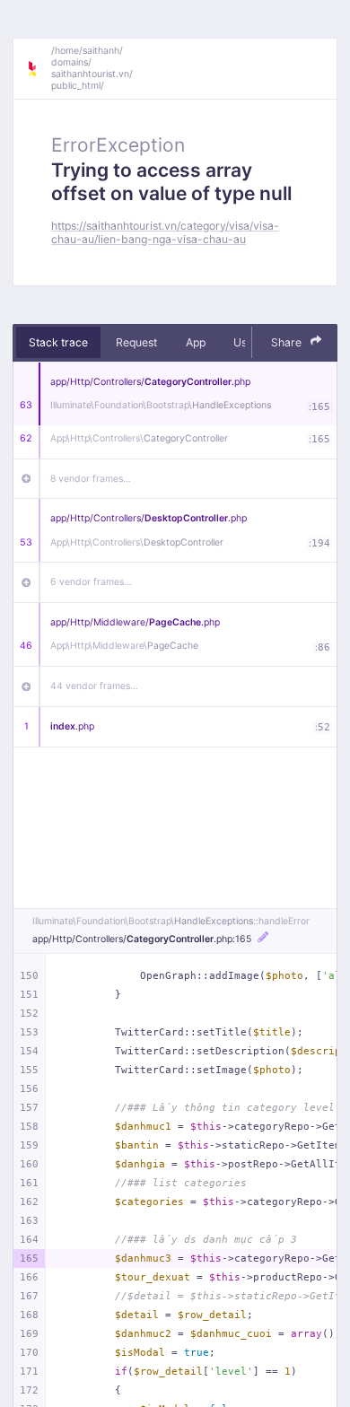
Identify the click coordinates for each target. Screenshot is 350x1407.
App (196, 342)
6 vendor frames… (91, 582)
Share (287, 342)
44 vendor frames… (94, 686)
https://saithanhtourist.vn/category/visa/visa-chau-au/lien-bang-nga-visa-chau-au (165, 232)
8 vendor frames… (90, 479)
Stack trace (58, 342)
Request (136, 342)
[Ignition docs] (38, 69)
